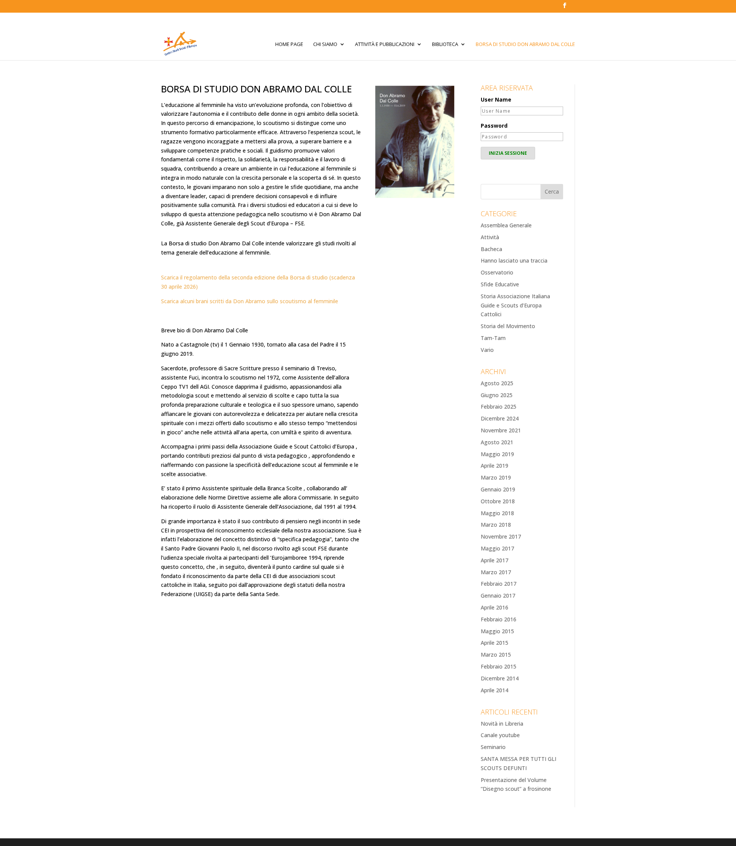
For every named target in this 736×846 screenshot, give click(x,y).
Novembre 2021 (501, 430)
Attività (490, 237)
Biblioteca (445, 44)
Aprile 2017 (494, 560)
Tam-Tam (493, 338)
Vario (487, 349)
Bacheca (491, 249)
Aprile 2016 (494, 607)
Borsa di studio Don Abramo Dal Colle (525, 44)
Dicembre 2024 (500, 418)
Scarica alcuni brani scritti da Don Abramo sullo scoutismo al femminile (249, 301)
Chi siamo (325, 44)
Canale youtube (500, 735)
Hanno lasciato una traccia (514, 260)
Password (494, 125)
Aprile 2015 (494, 642)
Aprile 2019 (494, 465)
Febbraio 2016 (498, 619)
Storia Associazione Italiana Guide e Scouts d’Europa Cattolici (515, 305)
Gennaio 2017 (498, 595)
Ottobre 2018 (498, 501)
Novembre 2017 (501, 536)
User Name (496, 99)
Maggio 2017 (497, 548)
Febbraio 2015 (498, 666)
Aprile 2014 (494, 690)
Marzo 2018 (496, 524)
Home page (289, 44)
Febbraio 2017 (498, 583)
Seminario (493, 747)
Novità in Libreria (502, 723)
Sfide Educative (500, 284)
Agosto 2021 (497, 442)
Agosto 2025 (497, 383)
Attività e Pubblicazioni (384, 44)
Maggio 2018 (497, 513)
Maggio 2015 (497, 631)
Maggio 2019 (497, 454)
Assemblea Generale (506, 225)
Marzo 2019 (496, 477)
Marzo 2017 (496, 572)
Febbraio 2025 (498, 406)
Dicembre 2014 (500, 678)
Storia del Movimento (508, 326)
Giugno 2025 (497, 395)
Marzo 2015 (496, 654)
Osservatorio (497, 272)
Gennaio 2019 (498, 489)
